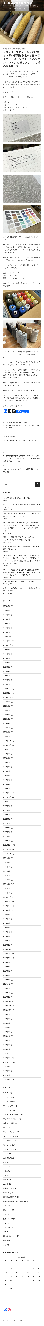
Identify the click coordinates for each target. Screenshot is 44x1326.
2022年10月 (7, 801)
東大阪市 (6, 1193)
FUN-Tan (6, 1093)
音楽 (4, 1245)
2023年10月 (7, 749)
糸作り (25, 422)
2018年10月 (7, 1010)
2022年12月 (7, 793)
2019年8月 (7, 966)
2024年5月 (7, 719)
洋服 (4, 1214)
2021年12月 (7, 845)
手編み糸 (6, 1171)
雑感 (4, 1240)
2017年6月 (7, 1079)
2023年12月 (7, 741)
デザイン (6, 1127)
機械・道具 (7, 1210)
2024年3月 (7, 728)
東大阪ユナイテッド (10, 1188)
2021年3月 (7, 884)
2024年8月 (7, 706)
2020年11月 (7, 901)
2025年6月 (7, 662)
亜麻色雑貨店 (8, 1158)
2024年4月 (7, 723)
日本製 (10, 427)
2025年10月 (7, 645)
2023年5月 (7, 771)
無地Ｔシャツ (8, 1219)
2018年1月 (7, 1049)
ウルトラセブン (8, 1106)
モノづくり (7, 1145)
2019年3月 (7, 988)
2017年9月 (7, 1066)
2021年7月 (7, 867)
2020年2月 (7, 940)
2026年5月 (7, 615)
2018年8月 (7, 1019)
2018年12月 (7, 1001)
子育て (5, 1167)
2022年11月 (7, 797)
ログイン (24, 440)
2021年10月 (7, 854)
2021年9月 (7, 858)
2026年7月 (7, 606)
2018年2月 (7, 1045)
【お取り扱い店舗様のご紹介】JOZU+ (17, 498)
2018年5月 (7, 1032)
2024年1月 (7, 736)
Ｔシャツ (6, 1097)
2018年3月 (7, 1040)
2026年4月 (7, 619)
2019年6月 (7, 975)
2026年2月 (7, 628)
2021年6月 (7, 871)
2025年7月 (7, 658)
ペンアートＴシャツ (10, 1140)
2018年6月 (7, 1027)
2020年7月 (7, 919)
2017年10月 (7, 1062)
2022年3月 (7, 832)
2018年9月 (7, 1014)
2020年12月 (7, 897)
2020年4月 (7, 932)
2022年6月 (7, 819)
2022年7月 (7, 814)
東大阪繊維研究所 (20, 49)
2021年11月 (7, 849)
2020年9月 (7, 910)
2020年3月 (7, 936)
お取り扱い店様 (8, 1123)
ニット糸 (27, 425)
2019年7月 (7, 971)
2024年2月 (7, 732)
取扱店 (5, 1162)
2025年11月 (7, 641)
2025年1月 (7, 684)
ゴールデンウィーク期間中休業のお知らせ (18, 581)
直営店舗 (6, 1227)
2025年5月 (7, 667)
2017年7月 (7, 1075)
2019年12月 (7, 949)
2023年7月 (7, 762)
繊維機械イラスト (9, 1236)
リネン (32, 425)
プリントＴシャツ (9, 1132)
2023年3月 (7, 780)
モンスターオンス (9, 1149)
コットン (21, 425)
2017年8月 (7, 1071)
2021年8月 (7, 862)
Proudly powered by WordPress (14, 1321)
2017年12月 (7, 1053)
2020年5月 (7, 927)
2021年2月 (7, 888)
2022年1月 (7, 841)
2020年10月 (7, 906)
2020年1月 (7, 945)
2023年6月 (7, 767)
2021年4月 (7, 880)
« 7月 (11, 1289)
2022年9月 (7, 806)
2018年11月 (7, 1006)
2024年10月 (7, 697)
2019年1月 (7, 997)
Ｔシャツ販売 (8, 1101)
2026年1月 (7, 632)
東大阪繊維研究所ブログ (17, 3)
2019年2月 (7, 993)
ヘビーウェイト (8, 1136)
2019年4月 (7, 984)
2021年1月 (7, 893)
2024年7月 (7, 710)
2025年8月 (7, 654)
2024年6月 (7, 715)
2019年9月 (7, 962)
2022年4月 (7, 828)
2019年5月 (7, 980)
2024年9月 (7, 702)
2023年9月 (7, 754)
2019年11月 (7, 953)
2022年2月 (7, 836)
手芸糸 (5, 1175)
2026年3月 (7, 623)
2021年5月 (7, 875)
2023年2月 (7, 784)
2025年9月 (7, 649)
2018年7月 (7, 1023)
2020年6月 (7, 923)
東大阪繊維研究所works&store (14, 1201)
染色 (4, 1206)
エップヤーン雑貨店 (10, 1119)
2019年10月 (7, 958)
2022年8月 (7, 810)
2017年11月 (7, 1058)
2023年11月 (7, 745)
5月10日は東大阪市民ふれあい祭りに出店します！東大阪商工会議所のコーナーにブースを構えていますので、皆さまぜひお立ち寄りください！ (21, 572)
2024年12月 (7, 689)
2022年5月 (7, 823)
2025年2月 (7, 680)
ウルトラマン (8, 1110)
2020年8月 (7, 914)
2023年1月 (7, 788)
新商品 (21, 422)
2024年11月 (7, 693)
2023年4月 (7, 775)
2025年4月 (7, 671)
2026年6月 (7, 610)
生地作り (6, 1223)
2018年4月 (7, 1036)
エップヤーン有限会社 (12, 422)
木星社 (5, 1184)
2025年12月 (7, 636)
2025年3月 (7, 675)
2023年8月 (7, 758)
